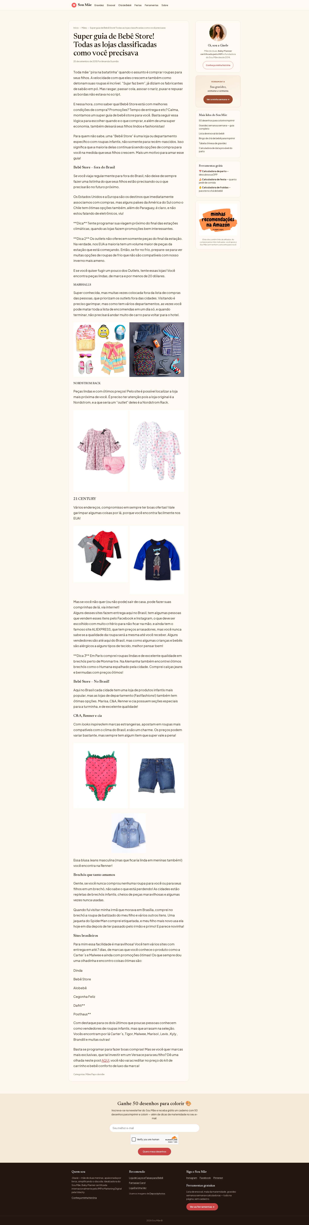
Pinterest (218, 1177)
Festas (138, 5)
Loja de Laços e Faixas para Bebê (146, 1177)
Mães (84, 27)
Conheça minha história (218, 65)
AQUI (105, 1060)
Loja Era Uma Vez (137, 1187)
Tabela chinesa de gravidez (213, 143)
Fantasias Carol (137, 1182)
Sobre (165, 5)
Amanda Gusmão (110, 61)
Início (76, 27)
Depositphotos (157, 1193)
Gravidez (99, 5)
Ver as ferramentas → (202, 1206)
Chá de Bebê (124, 5)
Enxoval (111, 5)
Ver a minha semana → (218, 99)
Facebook (205, 1177)
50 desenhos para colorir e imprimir (216, 120)
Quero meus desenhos (154, 1151)
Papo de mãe (97, 1074)
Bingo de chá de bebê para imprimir (217, 138)
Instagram (191, 1177)
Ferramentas (151, 5)
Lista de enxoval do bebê (211, 133)
